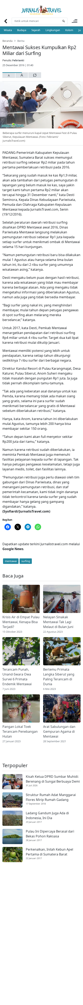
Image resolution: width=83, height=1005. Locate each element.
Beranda (7, 41)
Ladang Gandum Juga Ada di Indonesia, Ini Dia (47, 815)
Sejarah (35, 30)
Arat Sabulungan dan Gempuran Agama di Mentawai (59, 731)
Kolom (69, 30)
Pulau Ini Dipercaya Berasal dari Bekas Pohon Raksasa (50, 833)
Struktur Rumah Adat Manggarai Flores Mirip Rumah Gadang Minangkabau (51, 797)
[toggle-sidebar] (75, 21)
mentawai (11, 561)
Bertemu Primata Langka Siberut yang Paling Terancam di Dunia (58, 676)
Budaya (21, 30)
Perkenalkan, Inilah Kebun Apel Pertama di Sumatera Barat (49, 851)
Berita (20, 41)
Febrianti (18, 60)
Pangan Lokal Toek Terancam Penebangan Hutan (20, 731)
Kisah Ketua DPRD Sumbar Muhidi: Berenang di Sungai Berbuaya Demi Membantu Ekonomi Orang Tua (53, 779)
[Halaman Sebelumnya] (5, 21)
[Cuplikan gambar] (21, 599)
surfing (25, 561)
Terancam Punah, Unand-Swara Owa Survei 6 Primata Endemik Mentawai (17, 676)
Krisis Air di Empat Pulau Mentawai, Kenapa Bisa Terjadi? (20, 622)
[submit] (63, 21)
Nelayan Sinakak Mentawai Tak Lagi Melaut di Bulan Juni (58, 622)
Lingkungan (53, 30)
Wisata (8, 30)
